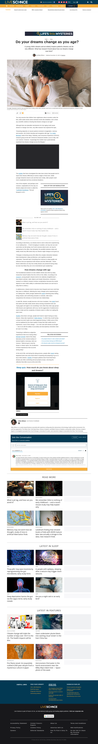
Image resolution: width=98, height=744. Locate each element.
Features (63, 55)
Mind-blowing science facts (74, 696)
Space (48, 6)
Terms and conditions (78, 723)
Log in (80, 437)
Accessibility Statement (18, 723)
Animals (12, 6)
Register (37, 398)
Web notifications (77, 727)
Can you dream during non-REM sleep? (52, 341)
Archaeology (19, 6)
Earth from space (34, 689)
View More (49, 469)
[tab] (17, 451)
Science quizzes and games (74, 687)
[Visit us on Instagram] (59, 2)
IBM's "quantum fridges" (37, 9)
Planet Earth (40, 6)
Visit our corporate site (76, 711)
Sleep (51, 39)
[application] (37, 156)
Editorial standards (37, 730)
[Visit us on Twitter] (57, 2)
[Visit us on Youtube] (61, 2)
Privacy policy (15, 727)
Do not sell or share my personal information (78, 732)
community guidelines (25, 440)
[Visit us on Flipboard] (64, 2)
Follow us (48, 113)
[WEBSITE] (19, 423)
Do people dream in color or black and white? (53, 338)
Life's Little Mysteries (22, 414)
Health (27, 6)
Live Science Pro (73, 9)
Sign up (84, 437)
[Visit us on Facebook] (54, 2)
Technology (55, 6)
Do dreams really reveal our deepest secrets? (53, 343)
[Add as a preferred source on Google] (49, 716)
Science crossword (87, 9)
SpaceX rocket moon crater (20, 9)
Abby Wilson (41, 55)
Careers (13, 730)
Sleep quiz (21, 367)
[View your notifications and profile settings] (87, 2)
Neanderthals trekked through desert (56, 9)
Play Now (37, 393)
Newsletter (56, 113)
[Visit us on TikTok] (66, 2)
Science (33, 6)
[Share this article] (17, 113)
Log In (37, 403)
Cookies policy (35, 727)
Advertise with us (56, 727)
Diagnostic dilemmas (35, 691)
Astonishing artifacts (35, 693)
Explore (63, 6)
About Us (53, 723)
